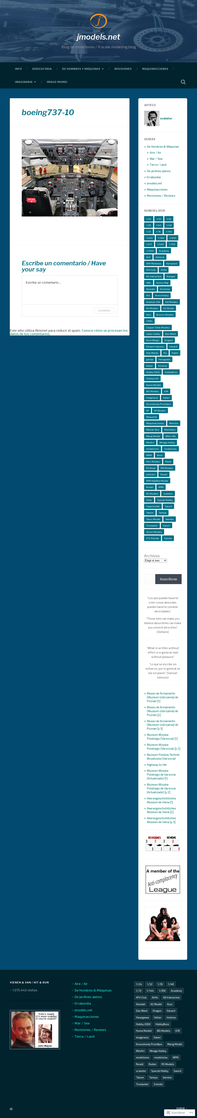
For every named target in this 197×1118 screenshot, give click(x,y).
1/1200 (150, 250)
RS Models (152, 493)
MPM (149, 455)
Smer (149, 500)
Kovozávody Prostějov (158, 404)
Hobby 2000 (153, 372)
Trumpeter (152, 525)
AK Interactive (153, 276)
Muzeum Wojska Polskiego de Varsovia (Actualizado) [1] (161, 774)
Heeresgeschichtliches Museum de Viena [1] (161, 800)
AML (148, 282)
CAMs (149, 321)
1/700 (172, 244)
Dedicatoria (42, 68)
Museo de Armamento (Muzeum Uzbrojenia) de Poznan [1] (162, 697)
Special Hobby (165, 500)
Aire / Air (155, 152)
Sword (168, 506)
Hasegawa (164, 359)
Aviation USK (153, 302)
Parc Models (153, 461)
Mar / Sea (156, 158)
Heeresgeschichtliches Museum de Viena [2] (161, 810)
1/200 (149, 237)
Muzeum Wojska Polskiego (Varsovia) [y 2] (163, 746)
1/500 (160, 244)
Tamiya (162, 512)
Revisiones (123, 68)
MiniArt (150, 442)
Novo (160, 455)
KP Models (160, 410)
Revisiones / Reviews (161, 195)
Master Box (152, 429)
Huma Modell (153, 385)
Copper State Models (158, 327)
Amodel (150, 289)
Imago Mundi (57, 81)
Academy (164, 250)
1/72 (148, 231)
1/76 (158, 231)
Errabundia (154, 177)
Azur (148, 314)
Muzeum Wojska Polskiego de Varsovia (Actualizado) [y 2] (161, 788)
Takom (150, 512)
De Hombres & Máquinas (163, 146)
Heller (149, 365)
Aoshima (165, 289)
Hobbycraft (152, 378)
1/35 (148, 225)
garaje (149, 359)
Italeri (166, 397)
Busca (183, 81)
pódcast (150, 474)
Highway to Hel (157, 764)
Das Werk (170, 333)
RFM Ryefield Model (157, 480)
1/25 (158, 218)
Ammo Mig (162, 282)
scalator (168, 493)
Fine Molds (152, 352)
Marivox (173, 423)
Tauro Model (153, 519)
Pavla (168, 461)
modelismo (152, 448)
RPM (161, 487)
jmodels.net (98, 37)
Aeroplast (171, 263)
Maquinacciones (155, 68)
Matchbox (169, 429)
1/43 (158, 225)
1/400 (172, 237)
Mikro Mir (170, 436)
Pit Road (150, 468)
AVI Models (171, 302)
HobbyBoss (171, 372)
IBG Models (152, 391)
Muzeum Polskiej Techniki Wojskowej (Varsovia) (163, 756)
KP (147, 410)
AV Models (152, 308)
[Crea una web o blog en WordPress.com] (11, 1109)
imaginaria (152, 397)
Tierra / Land (158, 164)
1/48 (169, 225)
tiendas (169, 519)
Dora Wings (152, 340)
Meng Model (153, 436)
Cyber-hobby (153, 333)
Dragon (168, 340)
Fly (165, 352)
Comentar (104, 310)
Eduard (173, 346)
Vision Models (154, 531)
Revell (163, 474)
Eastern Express (155, 346)
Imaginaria (24, 81)
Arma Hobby (162, 295)
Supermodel (153, 506)
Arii (148, 295)
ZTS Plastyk (152, 538)
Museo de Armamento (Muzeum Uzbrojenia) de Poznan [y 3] (162, 724)
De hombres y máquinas (81, 68)
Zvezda (168, 538)
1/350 (161, 237)
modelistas (170, 448)
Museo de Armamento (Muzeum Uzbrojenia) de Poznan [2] (162, 711)
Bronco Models (165, 314)
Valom (166, 525)
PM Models (167, 468)
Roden (149, 487)
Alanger (171, 276)
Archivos (152, 556)
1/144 (169, 231)
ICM (166, 391)
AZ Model (168, 308)
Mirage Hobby (167, 442)
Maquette (151, 416)
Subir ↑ (181, 1108)
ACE (148, 257)
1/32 (168, 218)
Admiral (160, 257)
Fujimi (175, 352)
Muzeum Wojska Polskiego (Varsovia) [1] (162, 736)
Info (18, 68)
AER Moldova (153, 263)
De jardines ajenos (159, 171)
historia (162, 365)
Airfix (163, 269)
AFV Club (151, 269)
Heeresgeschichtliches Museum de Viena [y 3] (161, 820)
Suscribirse (168, 579)
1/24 (148, 218)
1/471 (149, 244)
